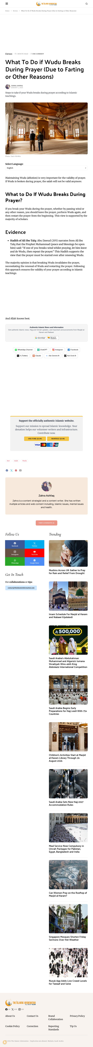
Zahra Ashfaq (17, 86)
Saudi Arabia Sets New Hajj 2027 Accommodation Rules (66, 803)
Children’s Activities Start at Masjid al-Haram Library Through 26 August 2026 (67, 758)
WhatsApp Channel (25, 350)
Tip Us (73, 1026)
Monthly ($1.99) (58, 439)
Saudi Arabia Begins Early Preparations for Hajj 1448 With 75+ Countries (68, 711)
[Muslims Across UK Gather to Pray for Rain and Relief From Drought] (68, 553)
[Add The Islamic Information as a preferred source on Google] (40, 338)
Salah (16, 461)
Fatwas (15, 11)
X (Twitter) (24, 356)
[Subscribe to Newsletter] (53, 338)
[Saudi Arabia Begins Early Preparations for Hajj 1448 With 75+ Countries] (68, 690)
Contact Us (32, 1016)
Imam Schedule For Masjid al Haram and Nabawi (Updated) (68, 615)
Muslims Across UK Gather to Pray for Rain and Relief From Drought (67, 571)
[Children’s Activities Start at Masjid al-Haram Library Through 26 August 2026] (68, 737)
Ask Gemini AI (54, 356)
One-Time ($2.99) (35, 439)
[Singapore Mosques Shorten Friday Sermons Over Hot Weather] (68, 919)
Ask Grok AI (71, 356)
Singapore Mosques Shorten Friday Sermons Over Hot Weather (67, 938)
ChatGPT (43, 350)
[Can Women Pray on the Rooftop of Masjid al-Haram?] (68, 875)
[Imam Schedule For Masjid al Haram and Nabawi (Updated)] (68, 596)
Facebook (74, 350)
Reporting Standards (53, 1028)
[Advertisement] (46, 35)
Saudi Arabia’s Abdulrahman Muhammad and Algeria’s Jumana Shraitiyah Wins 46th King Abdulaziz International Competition (68, 662)
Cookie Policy (12, 1026)
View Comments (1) (46, 523)
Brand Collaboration (55, 1018)
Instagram (59, 350)
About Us (10, 1016)
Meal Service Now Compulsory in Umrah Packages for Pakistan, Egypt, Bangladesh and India (66, 848)
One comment (38, 54)
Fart (8, 461)
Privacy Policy (77, 1016)
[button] (6, 3)
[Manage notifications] (5, 1042)
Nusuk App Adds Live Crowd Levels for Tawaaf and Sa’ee (68, 982)
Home (7, 11)
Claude (38, 356)
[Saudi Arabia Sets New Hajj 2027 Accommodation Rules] (68, 784)
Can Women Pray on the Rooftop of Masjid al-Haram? (68, 894)
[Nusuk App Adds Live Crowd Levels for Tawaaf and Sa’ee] (68, 963)
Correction (32, 1026)
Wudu (24, 461)
